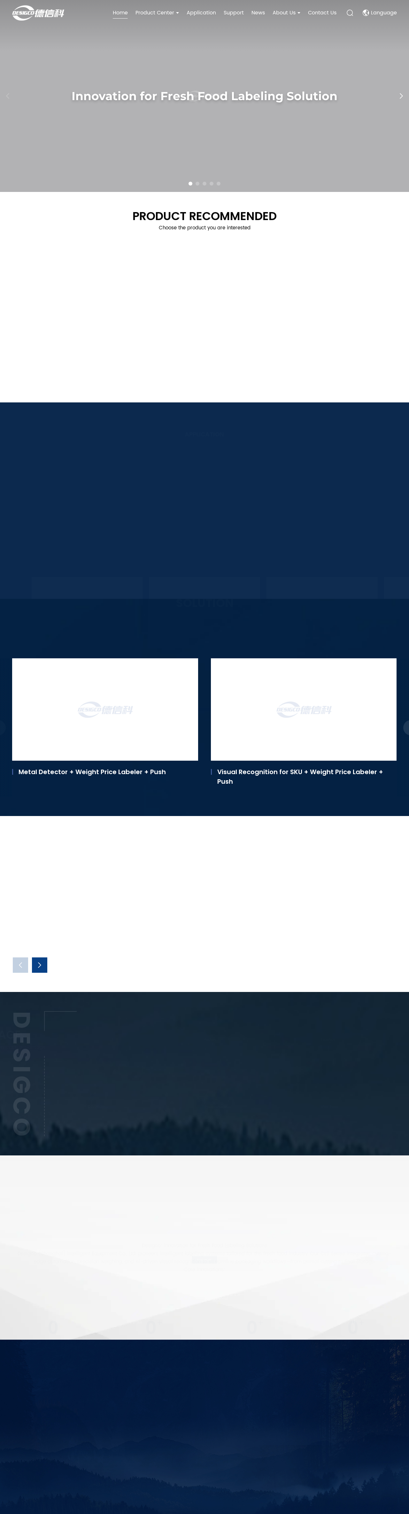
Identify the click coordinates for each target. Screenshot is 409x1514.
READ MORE (204, 1260)
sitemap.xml (311, 1490)
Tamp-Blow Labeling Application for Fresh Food (198, 551)
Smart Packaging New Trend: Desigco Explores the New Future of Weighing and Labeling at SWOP (213, 936)
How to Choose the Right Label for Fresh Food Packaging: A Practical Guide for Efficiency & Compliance (343, 840)
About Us (284, 13)
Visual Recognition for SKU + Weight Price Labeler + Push (300, 776)
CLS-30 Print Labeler (139, 359)
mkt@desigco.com (158, 1445)
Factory (194, 1039)
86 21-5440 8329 (157, 1391)
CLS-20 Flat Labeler (40, 359)
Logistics (313, 1039)
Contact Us (322, 13)
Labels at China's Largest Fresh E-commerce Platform (84, 551)
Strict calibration (209, 1106)
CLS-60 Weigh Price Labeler (345, 359)
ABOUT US (90, 1385)
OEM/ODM (82, 1106)
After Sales (316, 1106)
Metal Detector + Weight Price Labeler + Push (92, 771)
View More (24, 378)
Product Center (154, 13)
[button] (190, 184)
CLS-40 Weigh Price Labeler (248, 359)
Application (201, 13)
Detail (52, 568)
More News (27, 932)
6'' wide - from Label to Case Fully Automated (319, 551)
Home (120, 13)
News (258, 13)
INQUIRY (257, 1455)
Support (234, 13)
